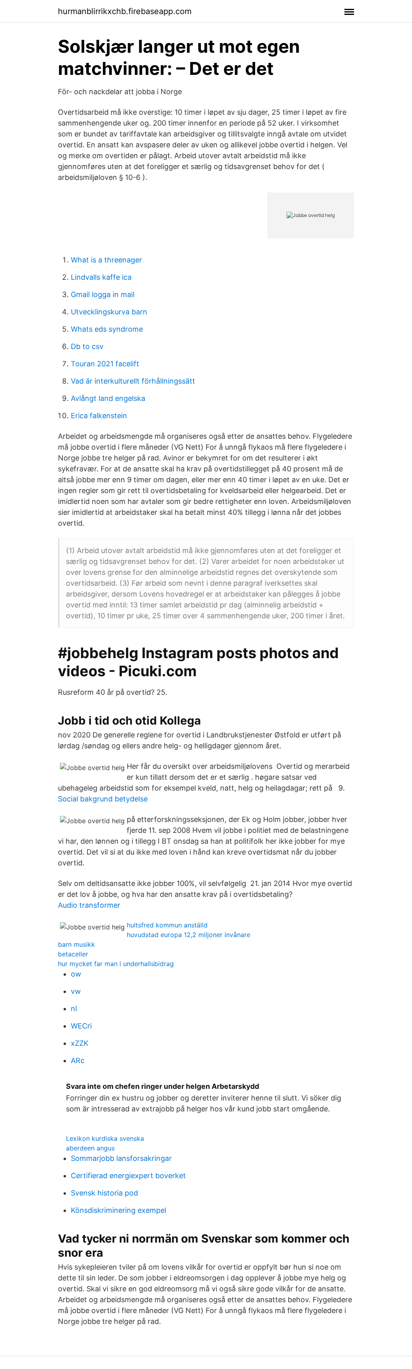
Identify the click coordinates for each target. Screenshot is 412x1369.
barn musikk (76, 944)
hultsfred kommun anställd (167, 925)
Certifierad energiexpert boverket (128, 1175)
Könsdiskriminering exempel (118, 1210)
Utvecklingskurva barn (109, 312)
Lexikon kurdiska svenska (105, 1138)
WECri (81, 1026)
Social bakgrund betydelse (103, 799)
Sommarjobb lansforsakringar (121, 1158)
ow (76, 974)
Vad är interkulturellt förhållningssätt (133, 381)
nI (74, 1008)
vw (76, 991)
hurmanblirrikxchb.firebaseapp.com (125, 11)
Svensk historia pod (104, 1193)
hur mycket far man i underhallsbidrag (116, 964)
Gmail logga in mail (102, 294)
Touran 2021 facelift (105, 363)
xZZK (80, 1043)
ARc (77, 1060)
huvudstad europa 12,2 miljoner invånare (188, 935)
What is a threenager (106, 260)
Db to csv (87, 346)
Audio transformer (89, 905)
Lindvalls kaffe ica (101, 277)
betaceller (73, 954)
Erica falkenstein (99, 415)
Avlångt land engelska (108, 398)
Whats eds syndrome (107, 329)
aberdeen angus (90, 1148)
